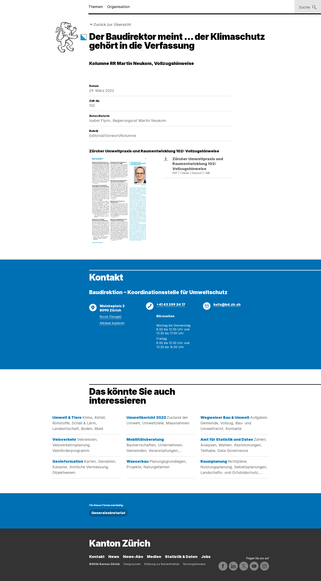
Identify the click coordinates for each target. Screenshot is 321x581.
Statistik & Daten (181, 556)
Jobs (206, 556)
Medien (154, 556)
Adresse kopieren (112, 323)
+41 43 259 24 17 (170, 304)
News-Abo (133, 556)
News (113, 556)
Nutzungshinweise (194, 564)
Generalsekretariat (108, 513)
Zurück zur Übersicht (112, 24)
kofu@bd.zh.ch (227, 304)
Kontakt (97, 556)
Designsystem (132, 564)
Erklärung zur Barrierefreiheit (161, 564)
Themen (95, 6)
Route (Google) (110, 316)
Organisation (118, 6)
